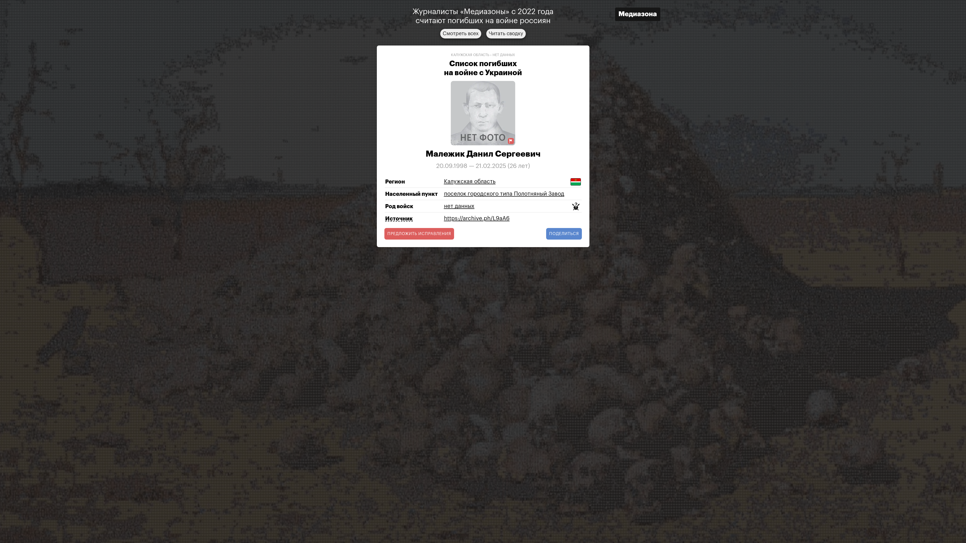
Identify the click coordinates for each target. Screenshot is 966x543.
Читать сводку (506, 33)
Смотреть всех (461, 33)
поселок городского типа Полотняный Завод (504, 194)
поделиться (564, 234)
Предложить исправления (419, 234)
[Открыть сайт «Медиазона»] (637, 15)
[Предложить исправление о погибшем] (511, 141)
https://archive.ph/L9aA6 (477, 218)
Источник (399, 218)
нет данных (504, 55)
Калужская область (470, 55)
